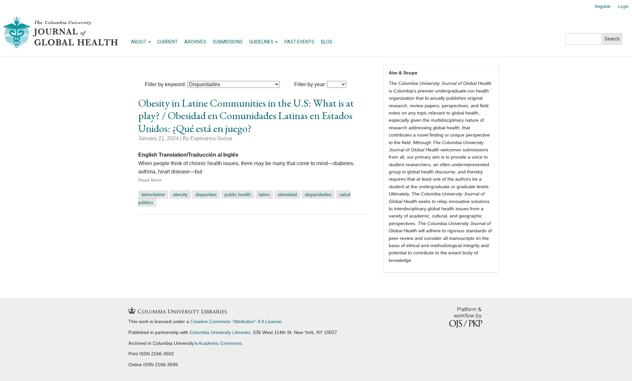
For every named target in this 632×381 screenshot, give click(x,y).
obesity (180, 194)
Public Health (237, 194)
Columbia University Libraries (220, 332)
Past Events (299, 41)
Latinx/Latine (153, 194)
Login (623, 6)
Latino (264, 194)
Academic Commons (220, 343)
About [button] (139, 41)
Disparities (206, 194)
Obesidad (287, 194)
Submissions (228, 41)
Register (603, 6)
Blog (326, 41)
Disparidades (318, 194)
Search (612, 39)
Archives (195, 41)
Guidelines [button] (262, 41)
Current (167, 41)
